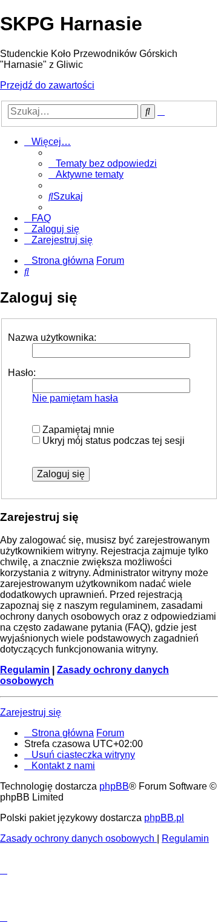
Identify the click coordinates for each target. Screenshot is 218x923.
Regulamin (25, 670)
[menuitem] (102, 163)
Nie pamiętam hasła (75, 398)
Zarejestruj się (30, 712)
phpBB (114, 786)
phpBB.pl (164, 818)
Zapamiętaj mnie (77, 430)
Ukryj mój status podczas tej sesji (112, 440)
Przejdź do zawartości (47, 85)
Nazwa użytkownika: (52, 337)
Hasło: (22, 373)
